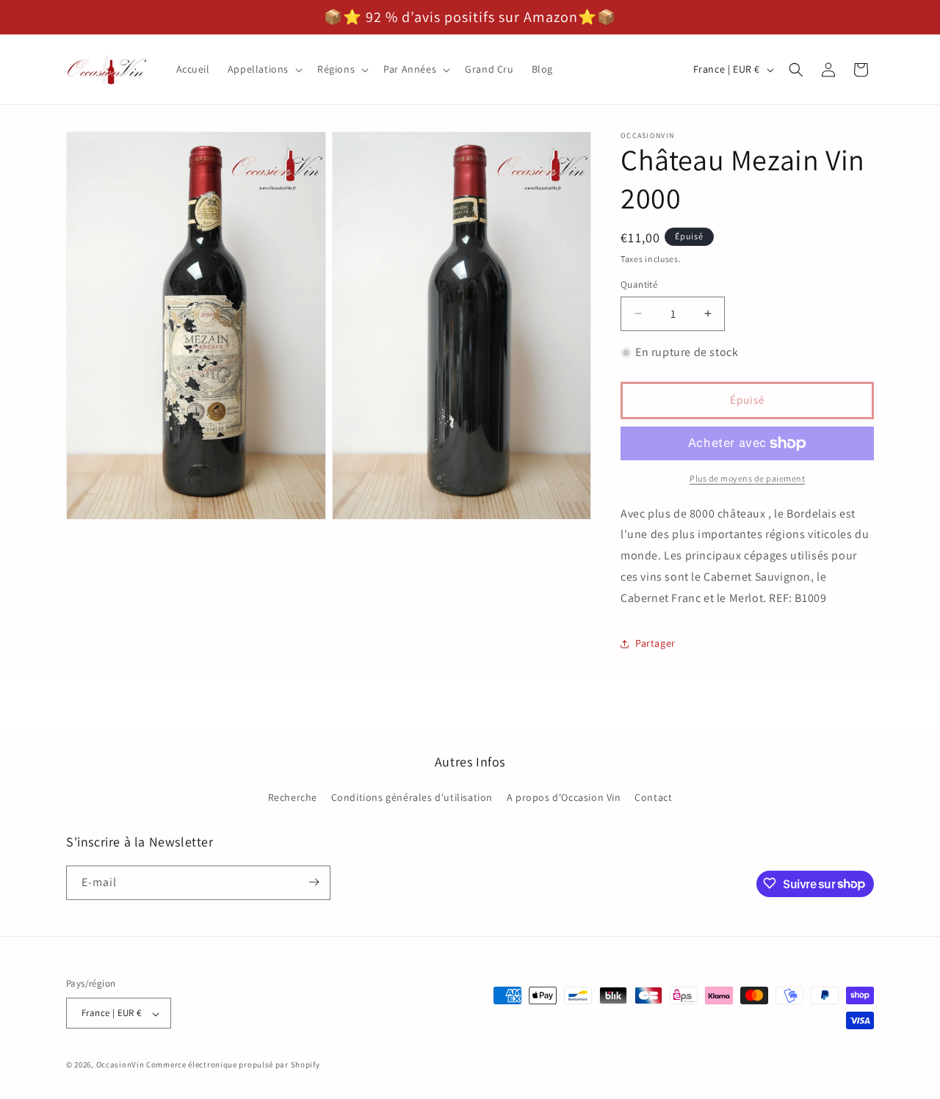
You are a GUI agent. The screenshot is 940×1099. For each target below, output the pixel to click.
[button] (263, 69)
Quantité (639, 284)
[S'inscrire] (313, 882)
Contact (653, 798)
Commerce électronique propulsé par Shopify (232, 1065)
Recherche (292, 798)
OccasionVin (120, 1065)
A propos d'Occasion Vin (564, 798)
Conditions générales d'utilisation (412, 798)
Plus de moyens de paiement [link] (747, 478)
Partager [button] (655, 643)
